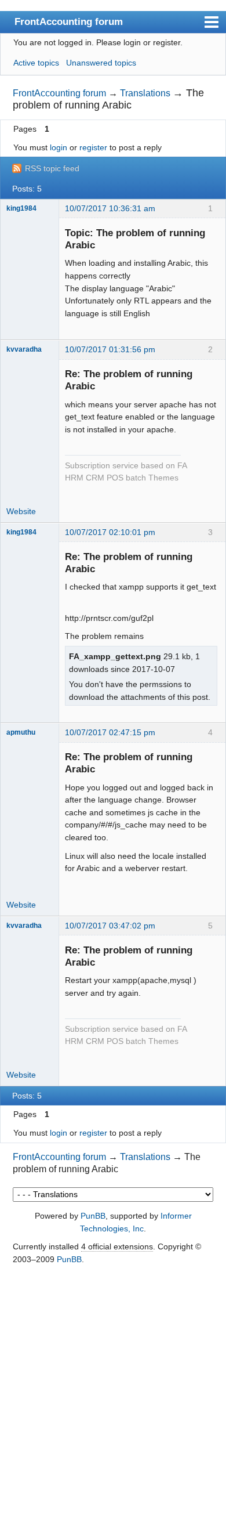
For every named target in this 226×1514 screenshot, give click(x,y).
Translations (145, 93)
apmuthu (20, 732)
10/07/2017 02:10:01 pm (110, 532)
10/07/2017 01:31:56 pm (110, 349)
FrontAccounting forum (68, 21)
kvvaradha (24, 349)
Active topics (36, 62)
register (93, 147)
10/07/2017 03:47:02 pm (110, 925)
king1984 (21, 208)
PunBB (93, 1215)
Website (21, 511)
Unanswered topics (101, 62)
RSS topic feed (52, 168)
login (58, 147)
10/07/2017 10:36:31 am (110, 208)
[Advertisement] (113, 1390)
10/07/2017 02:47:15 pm (110, 732)
